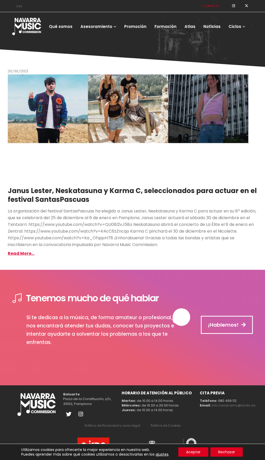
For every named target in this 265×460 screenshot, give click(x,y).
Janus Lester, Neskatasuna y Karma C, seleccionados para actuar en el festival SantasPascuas (132, 195)
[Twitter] (68, 414)
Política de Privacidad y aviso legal (112, 425)
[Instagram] (80, 414)
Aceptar (193, 452)
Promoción (135, 26)
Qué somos (60, 26)
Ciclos (235, 26)
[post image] (132, 128)
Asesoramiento (96, 26)
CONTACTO (211, 6)
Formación (165, 26)
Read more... (21, 253)
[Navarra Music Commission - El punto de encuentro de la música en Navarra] (26, 26)
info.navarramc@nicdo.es (233, 405)
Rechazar (226, 452)
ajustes (162, 454)
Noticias (211, 26)
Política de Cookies (166, 425)
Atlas (190, 26)
